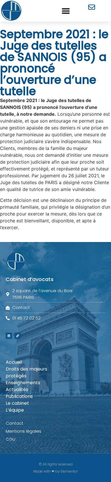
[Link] (18, 336)
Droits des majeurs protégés (26, 372)
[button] (65, 10)
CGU (10, 439)
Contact (14, 423)
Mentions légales (23, 431)
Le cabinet (17, 403)
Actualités (17, 389)
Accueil (14, 362)
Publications (19, 396)
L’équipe (15, 410)
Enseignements (23, 382)
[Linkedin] (9, 336)
